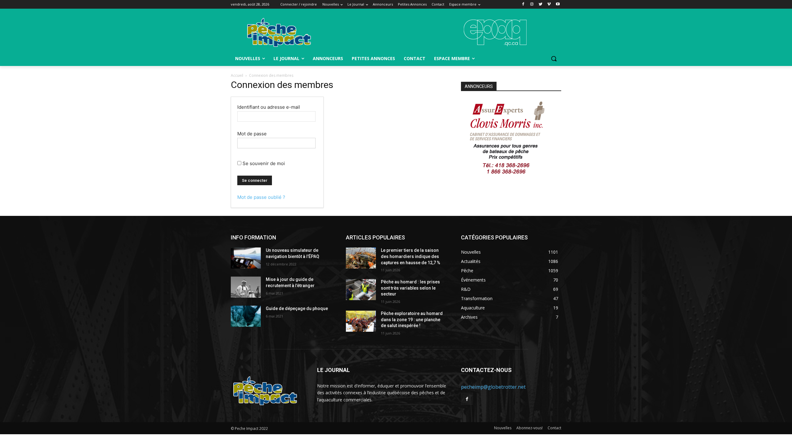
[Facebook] (523, 4)
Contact (554, 428)
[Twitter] (540, 4)
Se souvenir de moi (263, 163)
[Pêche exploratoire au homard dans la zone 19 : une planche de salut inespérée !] (361, 321)
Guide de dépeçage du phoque (297, 308)
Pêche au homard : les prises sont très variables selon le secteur (410, 287)
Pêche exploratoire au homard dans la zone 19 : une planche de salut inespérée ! (412, 319)
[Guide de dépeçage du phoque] (246, 316)
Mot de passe (252, 134)
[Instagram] (532, 4)
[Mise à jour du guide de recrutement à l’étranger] (246, 287)
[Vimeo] (549, 4)
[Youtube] (557, 4)
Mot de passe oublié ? (261, 197)
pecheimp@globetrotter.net (493, 386)
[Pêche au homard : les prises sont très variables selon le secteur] (361, 289)
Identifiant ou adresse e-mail (268, 107)
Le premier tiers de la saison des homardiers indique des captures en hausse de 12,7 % (410, 256)
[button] (553, 58)
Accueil (237, 75)
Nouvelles (502, 428)
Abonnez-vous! (529, 428)
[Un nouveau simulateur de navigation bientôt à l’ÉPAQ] (246, 258)
